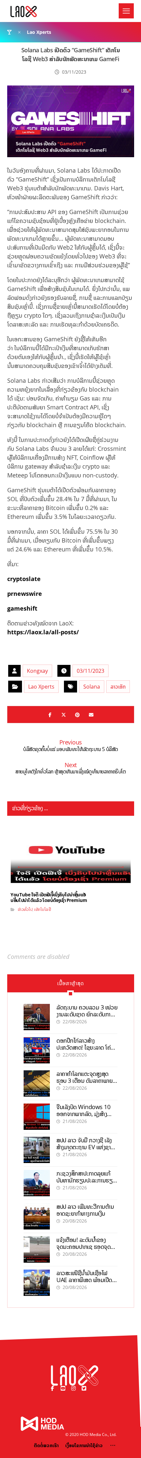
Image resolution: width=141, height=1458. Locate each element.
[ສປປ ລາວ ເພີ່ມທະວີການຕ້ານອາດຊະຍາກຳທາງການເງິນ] (37, 1216)
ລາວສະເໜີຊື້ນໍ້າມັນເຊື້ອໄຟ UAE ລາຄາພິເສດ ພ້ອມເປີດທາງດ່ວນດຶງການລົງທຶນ (84, 1280)
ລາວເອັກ (118, 686)
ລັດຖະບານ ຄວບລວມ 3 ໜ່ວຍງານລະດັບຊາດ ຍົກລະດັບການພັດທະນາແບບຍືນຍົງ (86, 1014)
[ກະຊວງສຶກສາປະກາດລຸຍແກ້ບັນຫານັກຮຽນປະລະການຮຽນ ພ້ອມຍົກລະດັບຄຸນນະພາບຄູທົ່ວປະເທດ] (37, 1183)
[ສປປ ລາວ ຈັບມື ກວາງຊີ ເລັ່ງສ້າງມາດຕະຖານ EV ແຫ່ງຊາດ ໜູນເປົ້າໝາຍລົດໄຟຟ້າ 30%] (37, 1150)
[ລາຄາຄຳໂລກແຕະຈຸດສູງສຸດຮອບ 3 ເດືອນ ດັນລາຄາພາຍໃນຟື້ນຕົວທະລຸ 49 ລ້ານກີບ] (37, 1083)
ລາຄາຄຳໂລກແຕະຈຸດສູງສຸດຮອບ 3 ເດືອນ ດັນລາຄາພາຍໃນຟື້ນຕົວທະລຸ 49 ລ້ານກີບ (86, 1081)
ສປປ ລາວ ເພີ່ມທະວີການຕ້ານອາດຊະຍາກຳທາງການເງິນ (85, 1210)
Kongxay (37, 670)
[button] (126, 10)
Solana (91, 686)
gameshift (22, 608)
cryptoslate (24, 579)
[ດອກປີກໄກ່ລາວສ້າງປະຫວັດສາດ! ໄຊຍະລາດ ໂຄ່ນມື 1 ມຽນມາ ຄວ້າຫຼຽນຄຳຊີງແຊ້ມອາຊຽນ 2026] (37, 1050)
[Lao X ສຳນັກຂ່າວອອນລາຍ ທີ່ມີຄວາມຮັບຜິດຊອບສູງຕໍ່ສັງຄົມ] (23, 11)
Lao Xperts (41, 686)
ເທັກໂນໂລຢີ (42, 909)
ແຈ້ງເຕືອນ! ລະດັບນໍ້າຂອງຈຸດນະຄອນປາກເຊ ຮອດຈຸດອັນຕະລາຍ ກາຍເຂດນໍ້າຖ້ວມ (84, 1247)
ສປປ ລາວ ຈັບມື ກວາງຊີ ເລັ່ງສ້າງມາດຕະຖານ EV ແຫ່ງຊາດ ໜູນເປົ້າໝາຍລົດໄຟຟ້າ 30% (85, 1147)
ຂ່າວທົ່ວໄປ (24, 909)
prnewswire (24, 593)
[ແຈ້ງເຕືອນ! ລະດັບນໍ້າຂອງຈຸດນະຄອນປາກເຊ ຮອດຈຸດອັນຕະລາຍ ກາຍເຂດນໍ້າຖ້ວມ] (37, 1249)
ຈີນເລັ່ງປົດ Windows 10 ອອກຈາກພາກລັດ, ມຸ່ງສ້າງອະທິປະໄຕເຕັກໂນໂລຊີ (83, 1114)
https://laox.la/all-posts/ (43, 632)
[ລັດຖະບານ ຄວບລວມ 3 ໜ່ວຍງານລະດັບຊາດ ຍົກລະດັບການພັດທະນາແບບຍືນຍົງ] (37, 1017)
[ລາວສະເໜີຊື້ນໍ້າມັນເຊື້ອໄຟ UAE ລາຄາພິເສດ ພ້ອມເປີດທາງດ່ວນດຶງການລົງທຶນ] (37, 1283)
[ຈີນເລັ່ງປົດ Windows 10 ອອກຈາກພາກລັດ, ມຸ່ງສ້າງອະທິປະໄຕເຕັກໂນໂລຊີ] (37, 1117)
